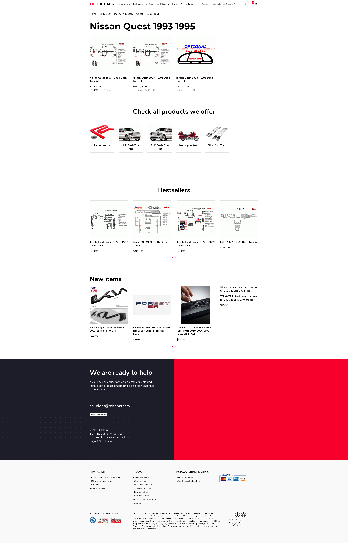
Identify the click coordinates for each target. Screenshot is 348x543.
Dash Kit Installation (185, 477)
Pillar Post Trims (141, 495)
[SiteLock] (104, 520)
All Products (187, 4)
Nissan (129, 13)
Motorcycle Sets (140, 492)
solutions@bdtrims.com (110, 406)
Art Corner (173, 4)
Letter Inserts (124, 4)
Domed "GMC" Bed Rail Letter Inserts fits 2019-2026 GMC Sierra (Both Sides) (194, 331)
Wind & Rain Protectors (144, 499)
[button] (172, 257)
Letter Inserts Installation (188, 481)
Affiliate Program (98, 488)
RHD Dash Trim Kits (143, 488)
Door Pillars (160, 4)
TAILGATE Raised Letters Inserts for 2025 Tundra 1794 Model (238, 298)
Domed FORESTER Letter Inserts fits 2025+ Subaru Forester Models (152, 331)
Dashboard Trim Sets (142, 4)
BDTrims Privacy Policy (101, 481)
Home (93, 13)
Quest (139, 13)
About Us (94, 484)
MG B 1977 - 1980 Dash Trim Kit (239, 242)
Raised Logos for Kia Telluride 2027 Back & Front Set (107, 329)
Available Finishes (141, 477)
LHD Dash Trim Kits (111, 13)
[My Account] (257, 4)
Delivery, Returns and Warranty (105, 477)
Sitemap (137, 503)
